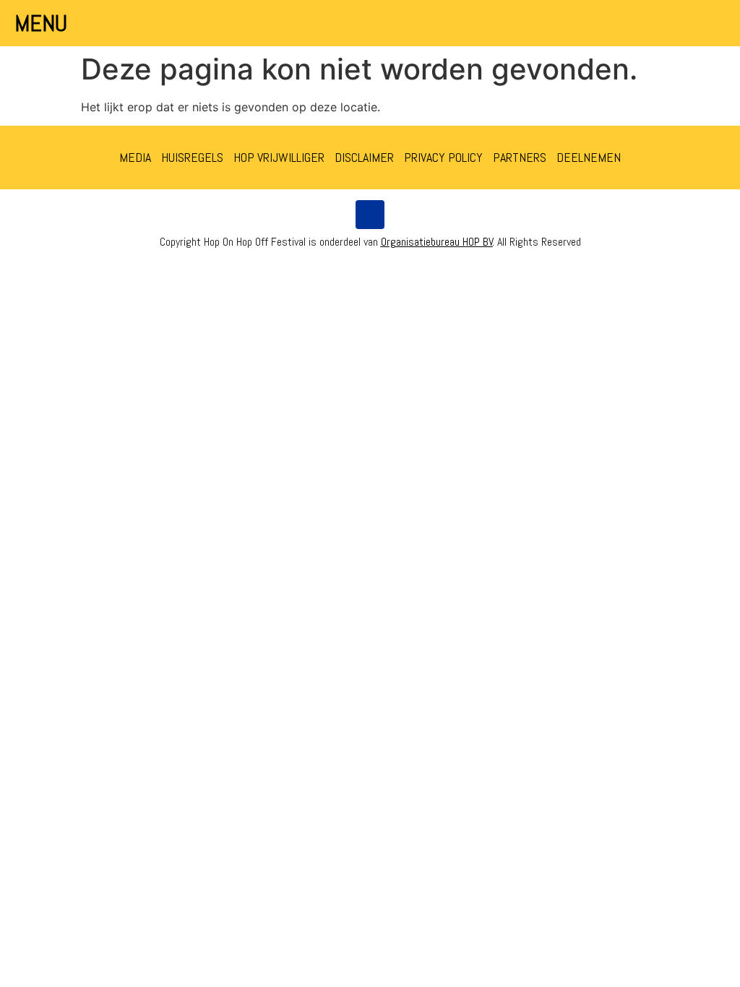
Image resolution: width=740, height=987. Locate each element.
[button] (712, 23)
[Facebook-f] (370, 214)
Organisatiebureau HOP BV (437, 241)
